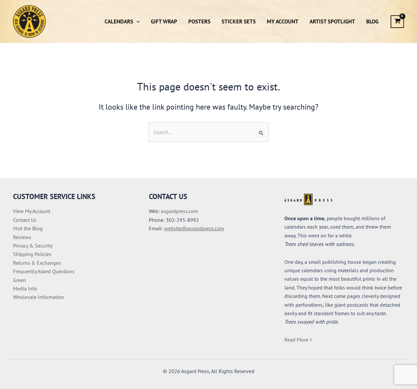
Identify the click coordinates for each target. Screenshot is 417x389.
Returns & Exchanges (37, 263)
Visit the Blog (28, 228)
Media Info (25, 288)
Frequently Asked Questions (44, 271)
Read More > (298, 339)
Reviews (22, 237)
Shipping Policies (32, 254)
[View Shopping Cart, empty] (397, 21)
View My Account (31, 211)
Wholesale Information (38, 297)
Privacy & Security (32, 245)
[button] (136, 21)
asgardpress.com (179, 211)
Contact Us (24, 220)
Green (19, 280)
